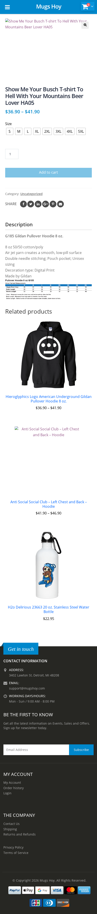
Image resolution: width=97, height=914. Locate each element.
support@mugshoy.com (27, 688)
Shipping (10, 829)
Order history (13, 788)
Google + (45, 204)
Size (8, 123)
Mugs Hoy (48, 6)
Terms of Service (15, 853)
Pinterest (53, 204)
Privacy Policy (13, 847)
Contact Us (11, 824)
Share (11, 203)
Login (7, 793)
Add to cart (48, 172)
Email (60, 204)
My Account (12, 782)
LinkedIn (38, 204)
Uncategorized (31, 194)
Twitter (30, 204)
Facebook (23, 204)
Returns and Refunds (19, 834)
